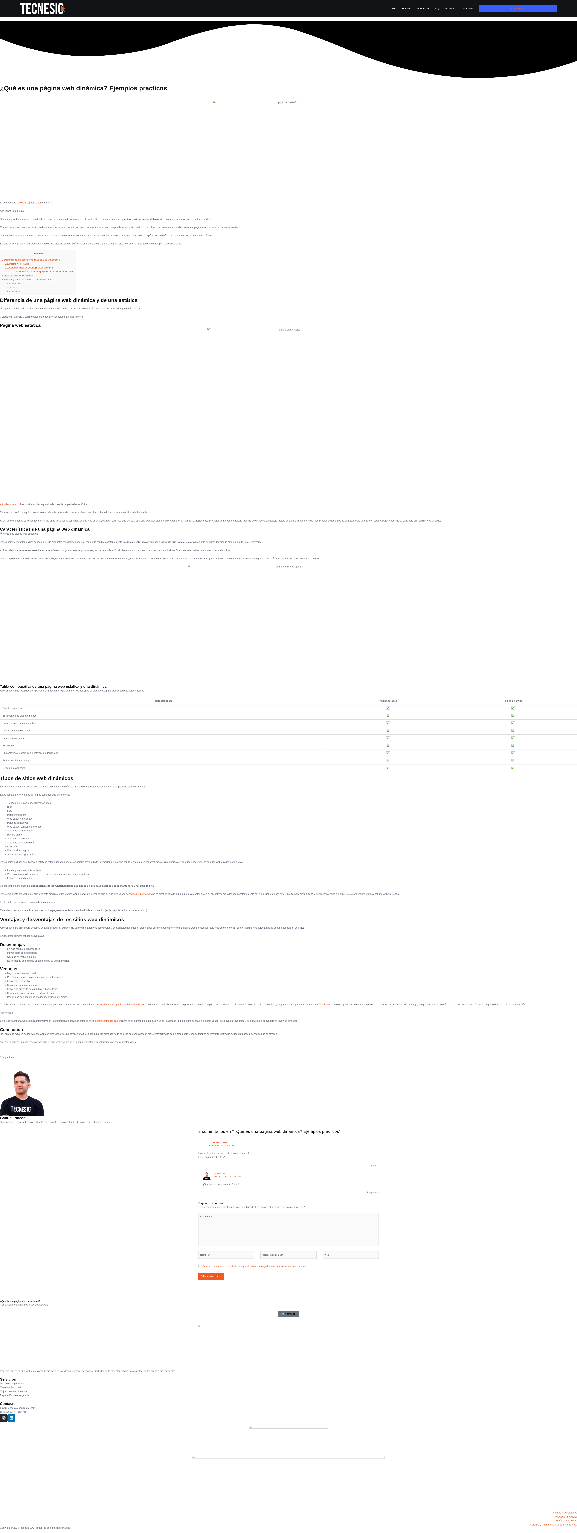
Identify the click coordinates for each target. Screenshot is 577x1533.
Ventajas (11, 287)
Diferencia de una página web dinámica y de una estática (31, 259)
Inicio (393, 8)
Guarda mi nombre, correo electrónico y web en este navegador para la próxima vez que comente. (254, 1266)
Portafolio (406, 8)
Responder (373, 1165)
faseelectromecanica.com (108, 1021)
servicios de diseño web (139, 894)
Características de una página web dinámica (29, 267)
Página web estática (17, 263)
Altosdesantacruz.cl (10, 504)
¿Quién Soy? (466, 8)
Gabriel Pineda (221, 1174)
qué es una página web (29, 202)
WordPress (324, 1004)
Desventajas (13, 283)
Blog (437, 8)
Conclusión (12, 291)
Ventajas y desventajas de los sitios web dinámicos (28, 279)
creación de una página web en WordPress (121, 1004)
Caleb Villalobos (218, 1142)
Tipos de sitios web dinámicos (17, 275)
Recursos (449, 8)
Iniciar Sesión (518, 8)
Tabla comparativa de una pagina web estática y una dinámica (42, 271)
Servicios (421, 8)
